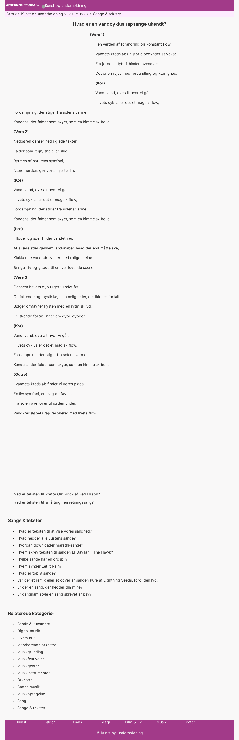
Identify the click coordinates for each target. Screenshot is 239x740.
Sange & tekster (107, 13)
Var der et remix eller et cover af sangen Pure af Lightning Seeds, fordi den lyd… (88, 580)
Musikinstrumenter (33, 672)
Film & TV (133, 722)
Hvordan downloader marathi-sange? (50, 545)
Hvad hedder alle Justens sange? (47, 538)
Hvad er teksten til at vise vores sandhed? (55, 531)
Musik (80, 13)
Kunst (21, 722)
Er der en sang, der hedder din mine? (50, 587)
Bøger (49, 722)
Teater (189, 722)
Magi (105, 722)
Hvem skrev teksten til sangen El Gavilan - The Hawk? (65, 552)
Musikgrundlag (30, 651)
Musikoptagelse (31, 693)
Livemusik (26, 637)
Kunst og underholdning (66, 5)
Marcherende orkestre (36, 644)
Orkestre (24, 679)
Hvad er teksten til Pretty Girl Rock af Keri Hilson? (56, 494)
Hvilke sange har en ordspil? (42, 559)
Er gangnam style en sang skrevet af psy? (54, 594)
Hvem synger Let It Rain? (40, 566)
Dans (77, 722)
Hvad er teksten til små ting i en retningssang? (53, 502)
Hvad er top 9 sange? (37, 573)
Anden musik (28, 686)
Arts (10, 13)
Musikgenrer (28, 665)
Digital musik (28, 630)
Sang (21, 700)
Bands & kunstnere (33, 623)
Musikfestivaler (30, 658)
